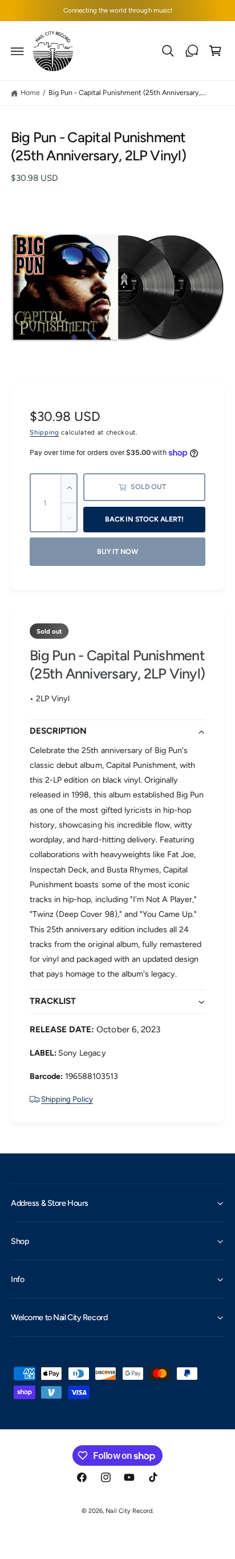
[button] (18, 51)
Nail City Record (129, 1511)
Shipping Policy (67, 1098)
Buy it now (117, 551)
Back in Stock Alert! (144, 519)
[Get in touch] (192, 51)
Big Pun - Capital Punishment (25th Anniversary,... (127, 92)
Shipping (44, 432)
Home (30, 92)
